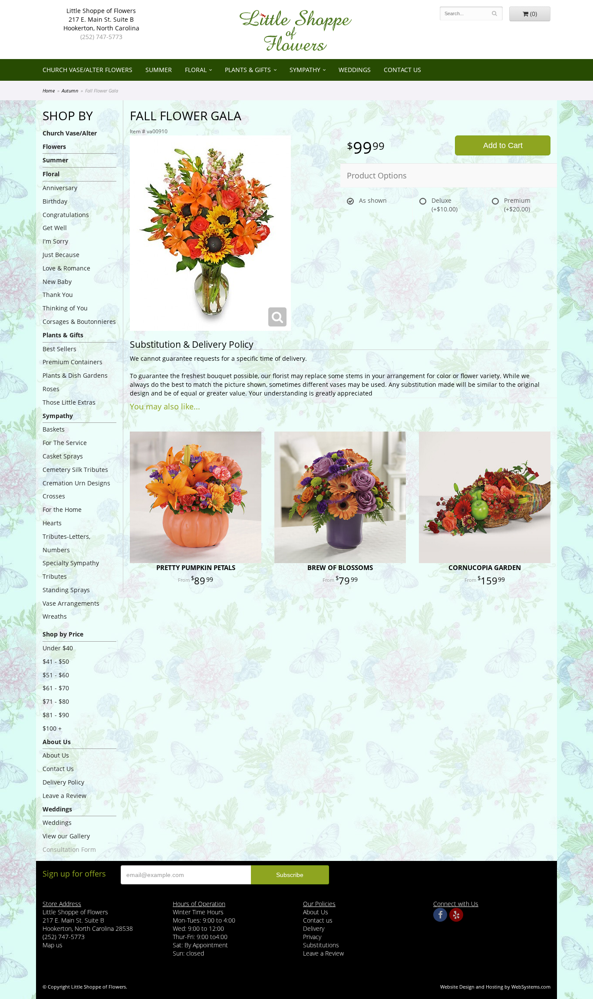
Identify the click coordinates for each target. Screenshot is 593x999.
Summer (158, 70)
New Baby (57, 281)
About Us (56, 755)
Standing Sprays (66, 590)
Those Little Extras (69, 402)
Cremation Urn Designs (76, 483)
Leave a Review (64, 795)
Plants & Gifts (248, 70)
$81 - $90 (56, 715)
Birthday (55, 201)
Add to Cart (503, 145)
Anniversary (60, 188)
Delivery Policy (63, 782)
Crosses (54, 496)
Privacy (312, 937)
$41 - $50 (56, 661)
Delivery (313, 928)
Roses (51, 389)
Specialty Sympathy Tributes (71, 569)
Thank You (58, 294)
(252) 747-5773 (101, 37)
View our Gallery (66, 836)
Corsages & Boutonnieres (79, 321)
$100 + (52, 728)
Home (49, 90)
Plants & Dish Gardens (75, 375)
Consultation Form (69, 849)
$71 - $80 (56, 701)
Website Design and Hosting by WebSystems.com (495, 986)
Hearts (52, 523)
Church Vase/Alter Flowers (87, 70)
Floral (196, 70)
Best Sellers (59, 349)
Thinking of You (65, 308)
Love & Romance (66, 268)
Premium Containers (72, 362)
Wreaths (55, 616)
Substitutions (321, 945)
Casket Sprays (63, 456)
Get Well (55, 228)
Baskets (54, 429)
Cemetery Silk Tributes (75, 469)
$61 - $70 (56, 688)
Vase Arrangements (71, 603)
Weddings (355, 70)
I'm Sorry (55, 241)
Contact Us (402, 70)
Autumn (70, 90)
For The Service (65, 443)
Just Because (61, 255)
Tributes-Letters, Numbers (66, 543)
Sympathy (305, 70)
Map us (53, 945)
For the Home (62, 509)
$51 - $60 (56, 675)
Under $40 (58, 648)
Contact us (318, 920)
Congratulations (66, 215)
